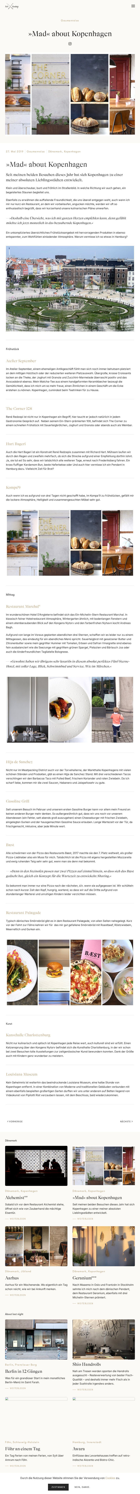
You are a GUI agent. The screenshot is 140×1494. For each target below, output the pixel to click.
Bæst (10, 845)
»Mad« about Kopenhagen (97, 1197)
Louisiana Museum (21, 1074)
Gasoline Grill (17, 801)
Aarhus (12, 1277)
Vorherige (16, 1121)
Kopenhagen (72, 151)
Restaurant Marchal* (23, 606)
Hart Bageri (16, 444)
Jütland (26, 1271)
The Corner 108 (19, 408)
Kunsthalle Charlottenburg (28, 1035)
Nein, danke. (82, 1487)
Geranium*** (84, 1277)
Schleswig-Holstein (26, 1442)
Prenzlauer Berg (26, 1364)
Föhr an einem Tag (22, 1448)
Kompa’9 (13, 487)
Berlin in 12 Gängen (23, 1371)
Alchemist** (16, 1197)
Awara (79, 1448)
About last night (14, 1314)
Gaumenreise (70, 20)
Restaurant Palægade (23, 913)
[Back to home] (12, 6)
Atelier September (21, 361)
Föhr (8, 1442)
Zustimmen (58, 1487)
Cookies (110, 1478)
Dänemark (55, 151)
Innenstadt (94, 1442)
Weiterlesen (18, 1219)
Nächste (125, 1121)
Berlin (9, 1364)
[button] (133, 6)
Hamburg (79, 1442)
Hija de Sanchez (19, 762)
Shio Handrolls (87, 1364)
